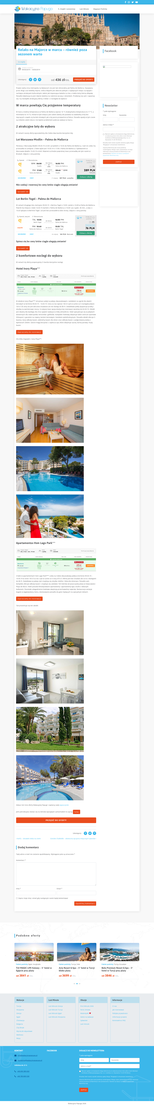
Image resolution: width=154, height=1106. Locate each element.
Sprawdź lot (23, 192)
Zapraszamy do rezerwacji (29, 332)
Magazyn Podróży (100, 9)
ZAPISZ (119, 162)
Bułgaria (19, 1024)
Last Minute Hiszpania (56, 1017)
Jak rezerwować (118, 1010)
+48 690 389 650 (23, 1071)
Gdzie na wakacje (86, 1017)
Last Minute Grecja (55, 1006)
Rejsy (18, 1038)
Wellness (19, 1035)
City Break (20, 1028)
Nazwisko (122, 115)
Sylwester (84, 1020)
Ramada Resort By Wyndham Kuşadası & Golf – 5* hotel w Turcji (118, 969)
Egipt (73, 964)
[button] (74, 984)
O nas (114, 1006)
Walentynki (84, 1013)
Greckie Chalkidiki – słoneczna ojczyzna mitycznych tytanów (73, 838)
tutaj (76, 812)
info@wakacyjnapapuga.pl (27, 1055)
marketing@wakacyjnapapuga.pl (30, 1060)
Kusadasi (37, 964)
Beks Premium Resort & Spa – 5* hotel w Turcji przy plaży (31, 969)
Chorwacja (20, 1020)
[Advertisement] (120, 188)
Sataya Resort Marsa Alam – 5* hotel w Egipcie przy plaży (74, 969)
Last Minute (84, 9)
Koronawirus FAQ (118, 1020)
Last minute (84, 1024)
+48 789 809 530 (23, 1076)
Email (59, 889)
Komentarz (21, 860)
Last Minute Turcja (55, 1010)
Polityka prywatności (120, 1013)
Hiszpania (20, 1010)
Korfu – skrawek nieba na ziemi (29, 838)
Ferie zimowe (85, 1010)
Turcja (30, 964)
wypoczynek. (64, 805)
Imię (18, 889)
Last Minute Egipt (55, 1013)
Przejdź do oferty (84, 79)
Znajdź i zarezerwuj (67, 9)
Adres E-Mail (108, 125)
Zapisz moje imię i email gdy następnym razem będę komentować (43, 898)
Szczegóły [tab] (21, 62)
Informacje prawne (119, 1017)
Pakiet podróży (22, 964)
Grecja (18, 1013)
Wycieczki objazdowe (24, 1031)
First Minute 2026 (87, 1006)
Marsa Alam (80, 964)
